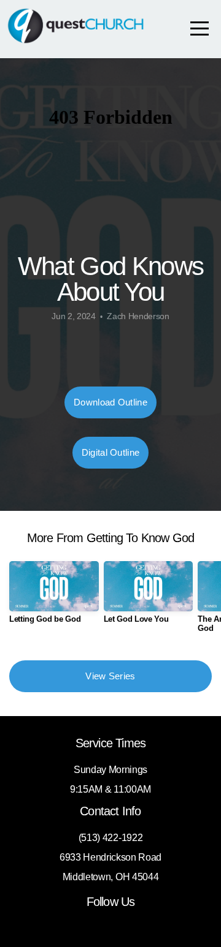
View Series (110, 676)
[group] (54, 597)
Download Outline (110, 402)
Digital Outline (111, 452)
